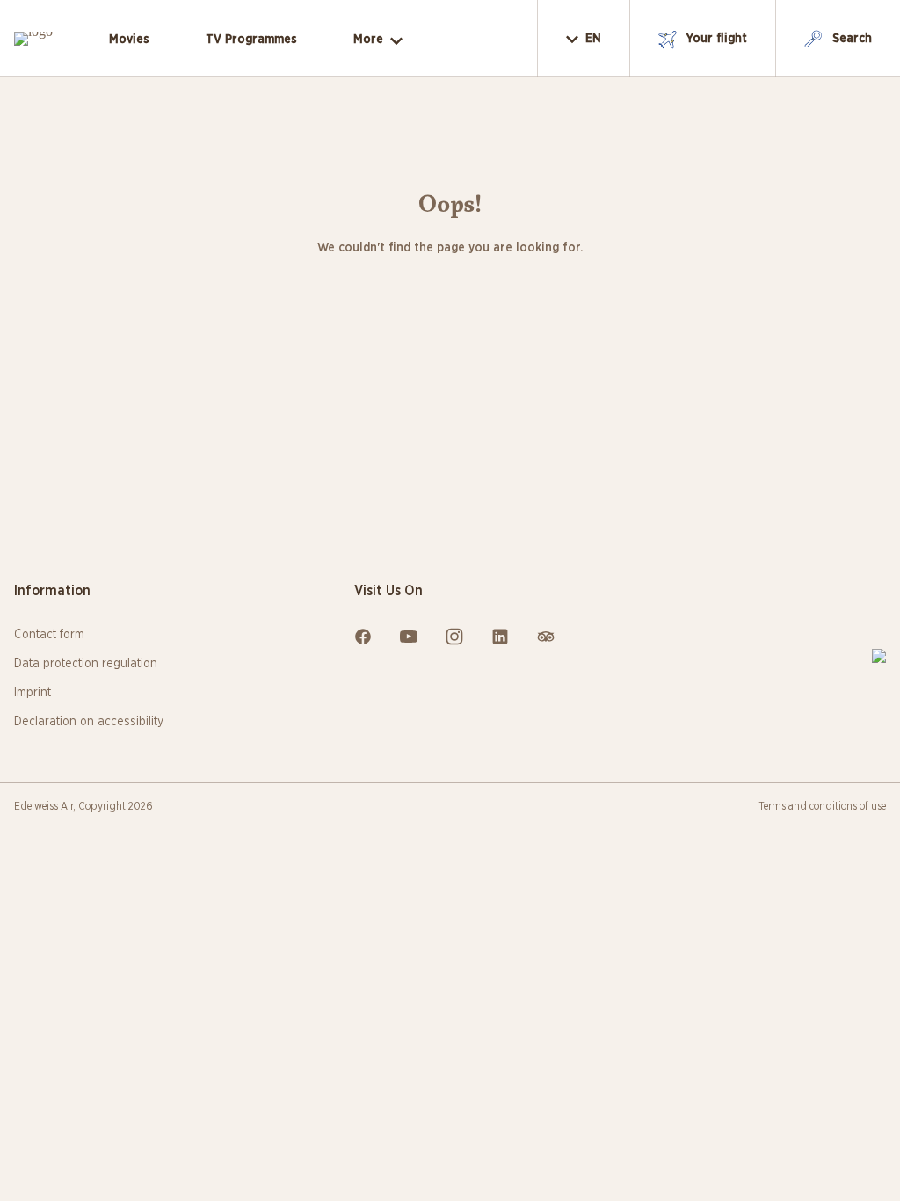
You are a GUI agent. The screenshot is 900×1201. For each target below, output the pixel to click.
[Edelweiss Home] (879, 656)
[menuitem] (129, 40)
